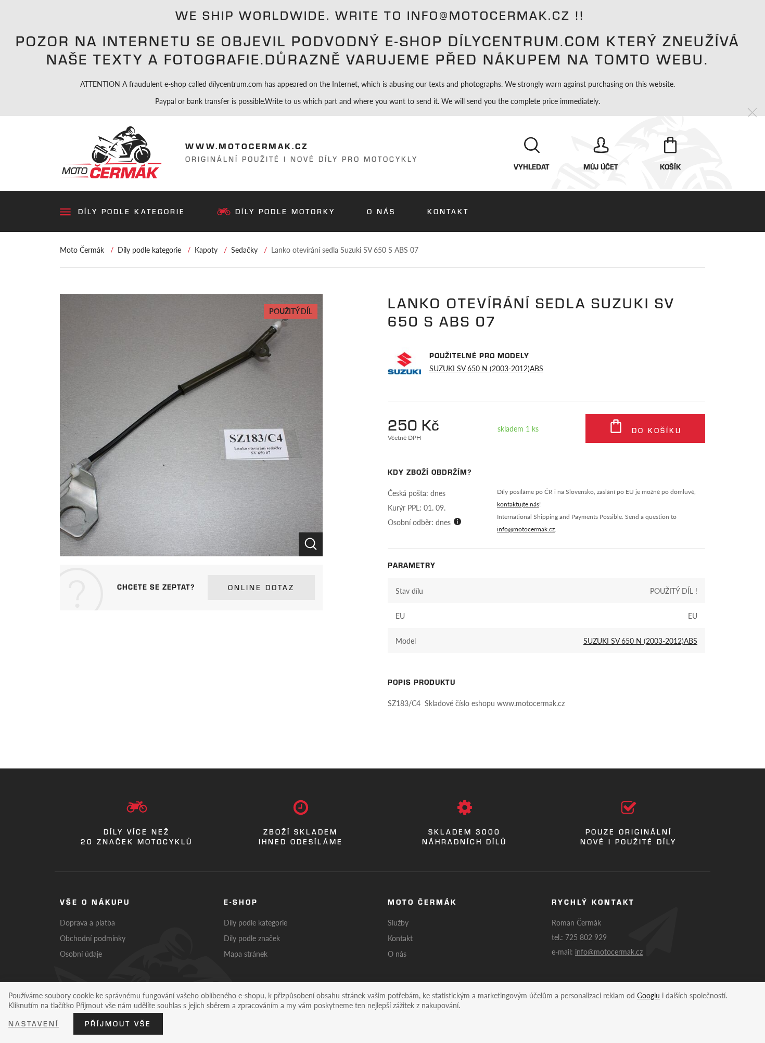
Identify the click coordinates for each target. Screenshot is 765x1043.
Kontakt (448, 211)
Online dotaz (261, 587)
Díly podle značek (252, 938)
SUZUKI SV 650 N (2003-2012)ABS (486, 368)
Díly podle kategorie (131, 211)
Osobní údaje (81, 953)
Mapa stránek (245, 953)
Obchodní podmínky (92, 938)
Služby (398, 922)
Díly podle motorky (285, 211)
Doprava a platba (87, 922)
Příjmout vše (118, 1024)
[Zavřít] (752, 113)
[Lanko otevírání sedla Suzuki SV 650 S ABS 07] (191, 425)
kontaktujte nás (518, 504)
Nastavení (33, 1024)
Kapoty (206, 249)
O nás (381, 211)
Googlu (648, 995)
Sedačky (244, 249)
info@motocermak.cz (526, 529)
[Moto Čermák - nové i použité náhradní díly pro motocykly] (111, 152)
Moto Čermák (82, 249)
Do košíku (655, 430)
